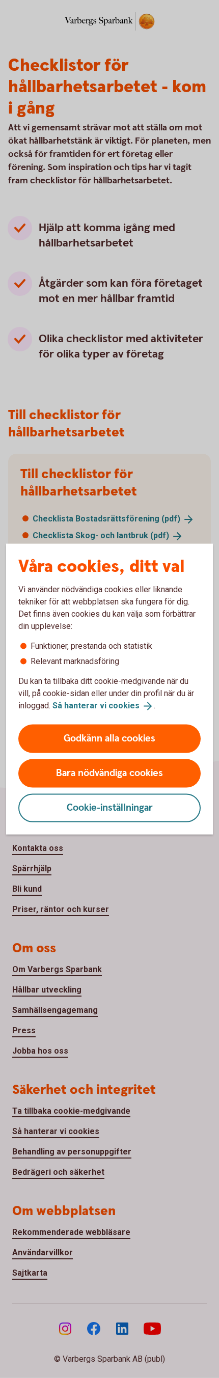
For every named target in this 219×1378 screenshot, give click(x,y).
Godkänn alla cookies (109, 738)
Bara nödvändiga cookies (109, 772)
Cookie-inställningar (110, 807)
